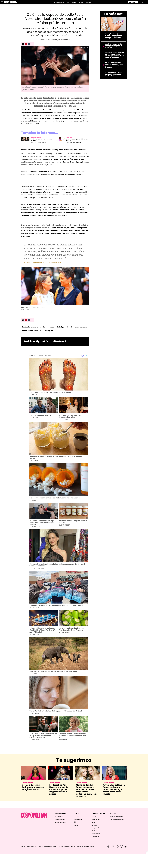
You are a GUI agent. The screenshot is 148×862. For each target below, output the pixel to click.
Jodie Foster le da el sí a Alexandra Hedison (42, 139)
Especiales (69, 137)
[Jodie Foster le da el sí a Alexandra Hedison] (25, 139)
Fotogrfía (49, 330)
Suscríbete (132, 2)
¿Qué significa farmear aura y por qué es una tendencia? (113, 74)
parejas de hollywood (59, 327)
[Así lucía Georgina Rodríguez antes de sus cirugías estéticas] (33, 773)
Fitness (81, 2)
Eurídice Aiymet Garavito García (60, 40)
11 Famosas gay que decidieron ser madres (77, 139)
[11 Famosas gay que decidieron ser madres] (60, 139)
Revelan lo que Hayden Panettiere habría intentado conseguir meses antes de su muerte (114, 789)
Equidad (88, 2)
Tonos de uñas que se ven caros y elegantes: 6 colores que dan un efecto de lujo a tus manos (114, 55)
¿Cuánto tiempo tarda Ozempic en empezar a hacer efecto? (113, 45)
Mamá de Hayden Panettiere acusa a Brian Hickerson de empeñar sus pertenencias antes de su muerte (86, 791)
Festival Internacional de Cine (34, 327)
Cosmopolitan (42, 142)
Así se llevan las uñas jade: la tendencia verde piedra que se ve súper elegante (114, 65)
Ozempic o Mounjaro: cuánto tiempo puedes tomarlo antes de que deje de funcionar (113, 36)
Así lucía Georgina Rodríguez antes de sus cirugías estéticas (33, 787)
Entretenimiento (59, 2)
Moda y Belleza (71, 2)
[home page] (10, 2)
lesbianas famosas (79, 327)
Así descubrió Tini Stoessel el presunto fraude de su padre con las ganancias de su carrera (60, 789)
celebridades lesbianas (31, 330)
